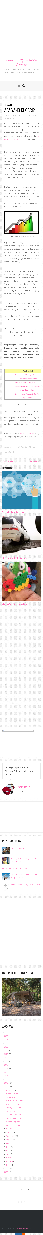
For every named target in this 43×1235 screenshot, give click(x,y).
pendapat (32, 115)
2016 (6, 1068)
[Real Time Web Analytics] (26, 1234)
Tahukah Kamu (11, 1111)
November (10, 1129)
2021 (6, 1050)
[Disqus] (21, 638)
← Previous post (10, 461)
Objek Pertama (28, 398)
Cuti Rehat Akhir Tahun (14, 1101)
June (7, 1147)
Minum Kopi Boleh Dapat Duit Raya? (15, 869)
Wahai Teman (11, 1097)
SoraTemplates (38, 1230)
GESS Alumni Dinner (13, 1125)
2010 (6, 1168)
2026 (6, 1032)
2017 (6, 1065)
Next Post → (34, 461)
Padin (9, 115)
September (10, 1136)
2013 (6, 1079)
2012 (6, 1083)
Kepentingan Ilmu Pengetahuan (27, 386)
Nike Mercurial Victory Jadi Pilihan (28, 382)
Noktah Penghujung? (14, 1118)
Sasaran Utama (12, 1094)
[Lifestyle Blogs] (17, 1234)
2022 (6, 1047)
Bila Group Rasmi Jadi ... (19, 848)
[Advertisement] (21, 23)
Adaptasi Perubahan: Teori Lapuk (13, 512)
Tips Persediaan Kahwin (27, 379)
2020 (6, 1054)
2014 (6, 1076)
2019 (6, 1058)
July (7, 1143)
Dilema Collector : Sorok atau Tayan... (14, 558)
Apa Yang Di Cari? (19, 110)
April (7, 1154)
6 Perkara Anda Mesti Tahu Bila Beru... (14, 604)
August (8, 1139)
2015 (6, 1072)
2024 (6, 1040)
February (9, 1161)
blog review (25, 115)
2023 (6, 1043)
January (9, 1165)
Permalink (10, 118)
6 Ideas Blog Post (13, 1122)
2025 (6, 1036)
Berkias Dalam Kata (13, 1115)
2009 (6, 1172)
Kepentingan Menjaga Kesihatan (27, 375)
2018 (6, 1061)
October (9, 1132)
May (7, 1150)
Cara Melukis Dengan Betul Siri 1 (28, 394)
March (8, 1158)
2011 (6, 1086)
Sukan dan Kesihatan (27, 390)
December (10, 1090)
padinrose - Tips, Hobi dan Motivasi (21, 63)
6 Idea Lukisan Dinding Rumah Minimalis (25, 885)
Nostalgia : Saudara (26, 433)
